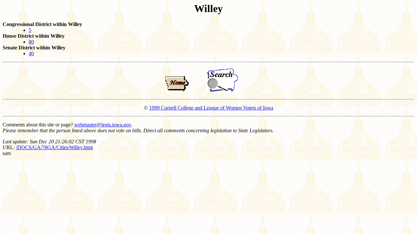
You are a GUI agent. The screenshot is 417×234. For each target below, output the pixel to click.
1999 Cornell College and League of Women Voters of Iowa (211, 107)
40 (31, 53)
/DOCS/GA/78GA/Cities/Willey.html (54, 147)
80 (31, 42)
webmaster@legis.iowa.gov (102, 124)
